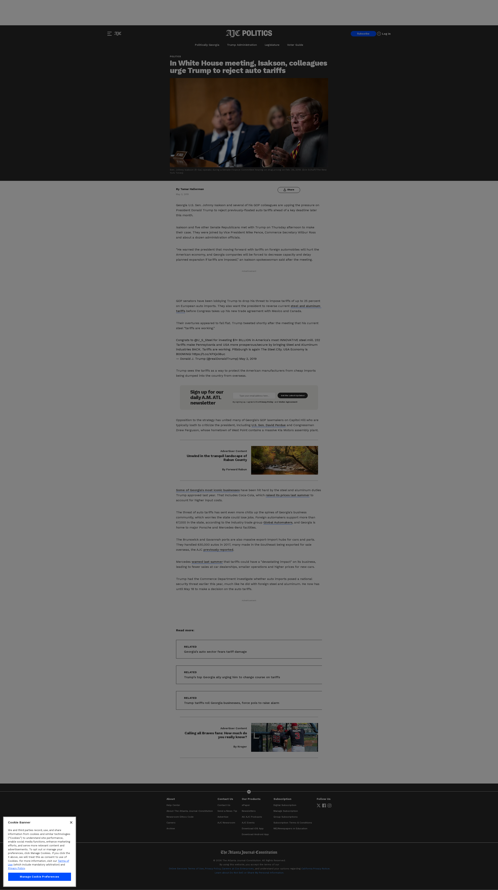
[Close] (71, 822)
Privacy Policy (16, 868)
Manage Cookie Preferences (39, 876)
